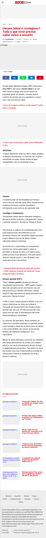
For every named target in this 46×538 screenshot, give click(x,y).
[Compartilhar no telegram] (31, 78)
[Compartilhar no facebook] (6, 78)
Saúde (10, 24)
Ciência (36, 499)
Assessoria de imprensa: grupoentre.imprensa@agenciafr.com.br (26, 531)
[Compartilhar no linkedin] (14, 78)
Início (4, 24)
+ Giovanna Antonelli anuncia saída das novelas (21, 268)
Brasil (34, 496)
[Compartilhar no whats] (23, 78)
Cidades (27, 499)
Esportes (18, 496)
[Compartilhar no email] (40, 78)
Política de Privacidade (5, 531)
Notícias (8, 496)
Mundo (26, 496)
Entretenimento (15, 499)
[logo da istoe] (23, 2)
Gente (5, 499)
